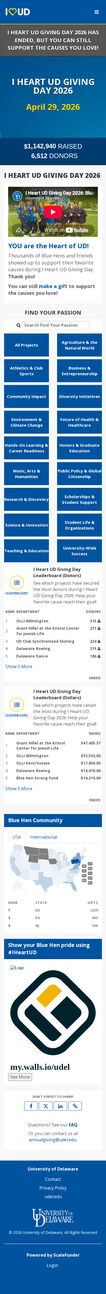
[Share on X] (45, 1106)
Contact (53, 1179)
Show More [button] (18, 666)
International (43, 837)
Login (52, 1265)
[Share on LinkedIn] (60, 1106)
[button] (75, 1106)
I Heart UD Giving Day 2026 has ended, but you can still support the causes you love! (53, 40)
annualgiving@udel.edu (52, 1140)
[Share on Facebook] (31, 1106)
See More (20, 1077)
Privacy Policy (53, 1188)
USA (17, 837)
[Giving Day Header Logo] (17, 11)
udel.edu (53, 1197)
